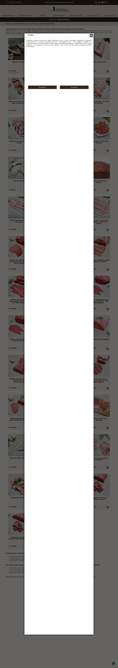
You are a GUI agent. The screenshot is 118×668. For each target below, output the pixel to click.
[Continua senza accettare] (91, 36)
